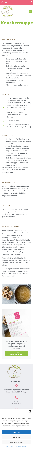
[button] (30, 411)
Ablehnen (16, 437)
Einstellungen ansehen (16, 442)
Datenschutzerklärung (20, 446)
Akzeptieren (16, 432)
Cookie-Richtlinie (10, 446)
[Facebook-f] (31, 2)
